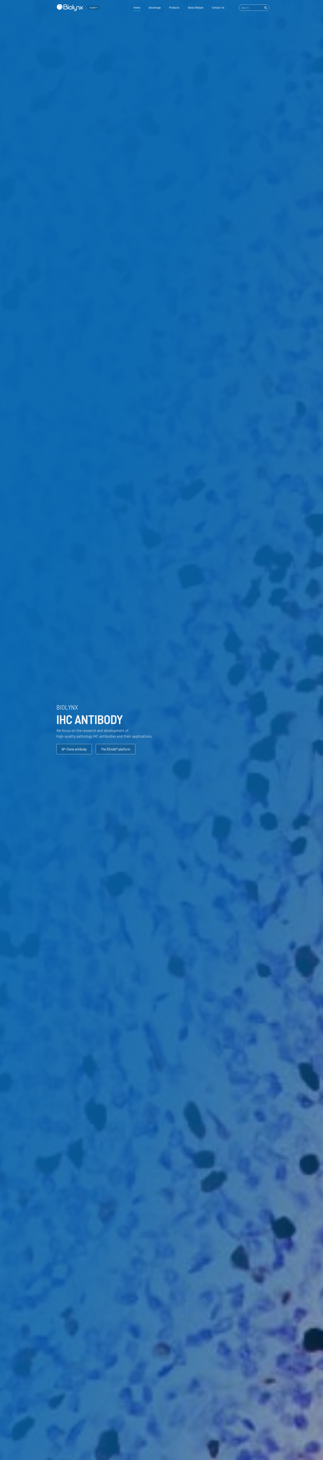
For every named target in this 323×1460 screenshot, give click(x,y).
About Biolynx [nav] (195, 7)
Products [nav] (174, 7)
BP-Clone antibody (74, 749)
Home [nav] (137, 7)
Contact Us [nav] (218, 7)
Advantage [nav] (155, 7)
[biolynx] (69, 7)
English (93, 7)
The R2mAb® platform (115, 749)
